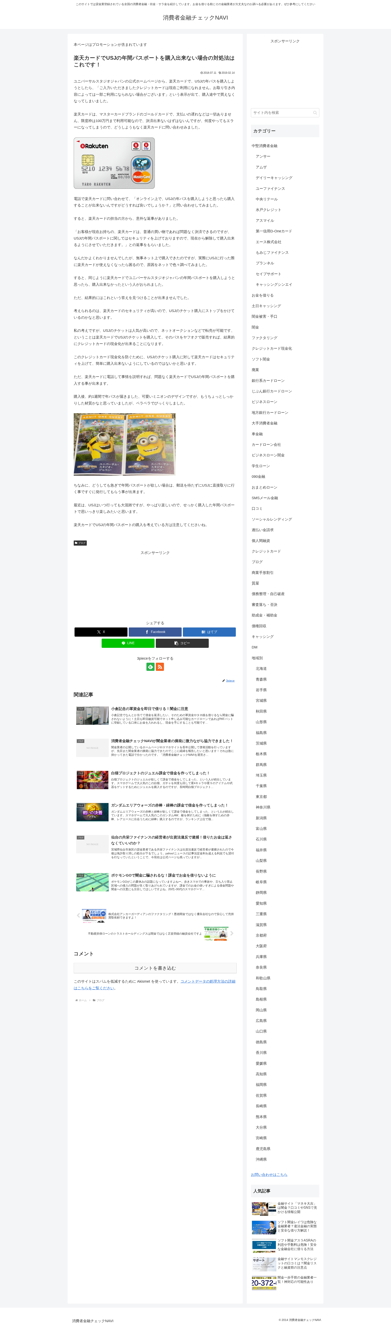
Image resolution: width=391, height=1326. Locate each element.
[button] (182, 643)
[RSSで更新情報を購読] (160, 667)
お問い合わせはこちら (269, 1175)
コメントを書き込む (155, 968)
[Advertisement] (155, 584)
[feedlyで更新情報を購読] (150, 667)
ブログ (82, 543)
